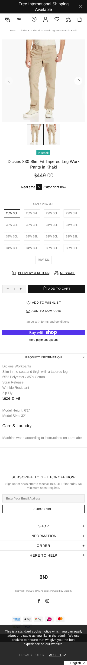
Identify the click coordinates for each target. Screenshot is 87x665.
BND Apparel (19, 19)
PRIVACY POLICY (32, 655)
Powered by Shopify (61, 591)
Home (13, 30)
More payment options (43, 339)
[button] (75, 663)
